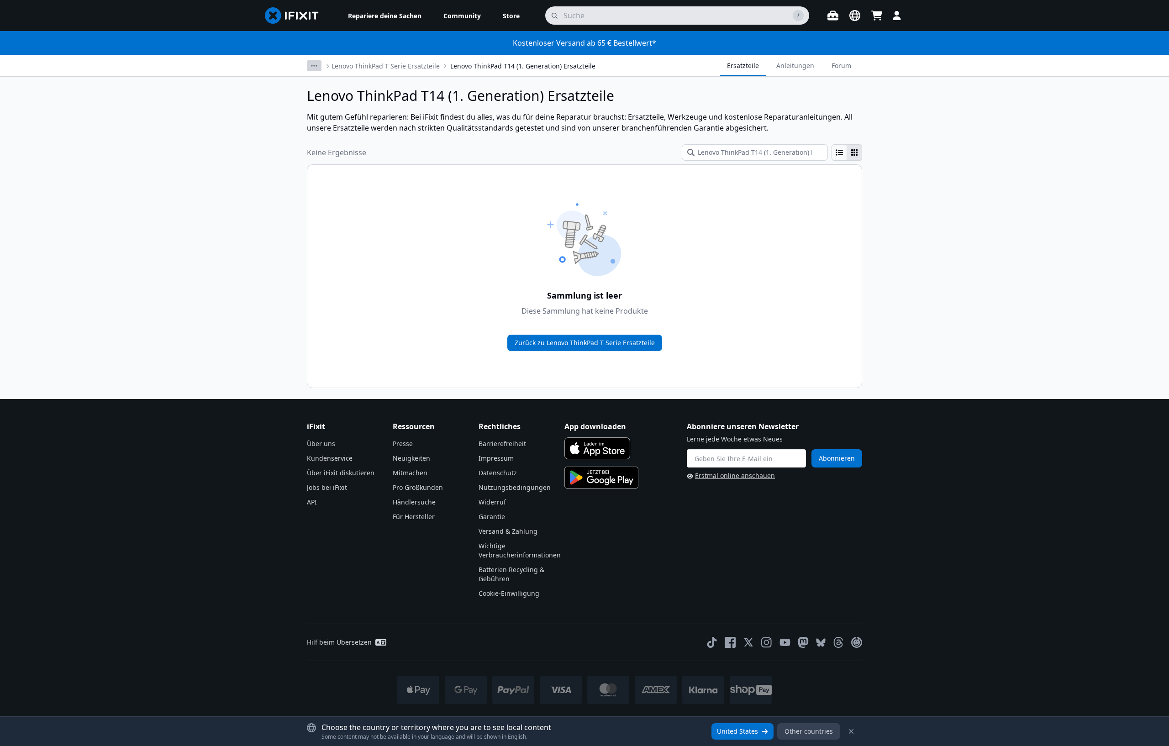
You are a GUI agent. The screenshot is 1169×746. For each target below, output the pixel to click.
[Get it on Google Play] (601, 478)
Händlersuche (414, 502)
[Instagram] (766, 642)
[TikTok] (711, 642)
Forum (841, 65)
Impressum (496, 458)
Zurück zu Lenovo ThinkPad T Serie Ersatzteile (585, 342)
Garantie (492, 516)
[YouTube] (784, 642)
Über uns (321, 443)
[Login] (897, 15)
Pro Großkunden (418, 487)
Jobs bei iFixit (327, 487)
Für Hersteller (414, 516)
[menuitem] (384, 15)
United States (737, 731)
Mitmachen (410, 472)
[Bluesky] (821, 642)
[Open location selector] (855, 15)
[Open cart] (877, 15)
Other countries (809, 731)
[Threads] (838, 642)
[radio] (839, 152)
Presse (403, 443)
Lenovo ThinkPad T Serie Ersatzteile (386, 66)
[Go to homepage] (295, 15)
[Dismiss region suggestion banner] (851, 731)
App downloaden (595, 426)
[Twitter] (748, 642)
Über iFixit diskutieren (340, 472)
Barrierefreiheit (502, 443)
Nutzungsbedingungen (515, 487)
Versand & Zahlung (508, 531)
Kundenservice (330, 458)
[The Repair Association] (856, 642)
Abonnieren (837, 458)
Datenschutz (498, 472)
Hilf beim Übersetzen (339, 642)
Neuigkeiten (411, 458)
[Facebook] (730, 642)
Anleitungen (795, 65)
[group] (847, 152)
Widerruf (492, 502)
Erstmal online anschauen (735, 475)
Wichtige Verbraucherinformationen (520, 550)
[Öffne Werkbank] (833, 15)
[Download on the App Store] (597, 448)
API (312, 502)
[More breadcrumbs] (314, 65)
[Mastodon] (803, 642)
